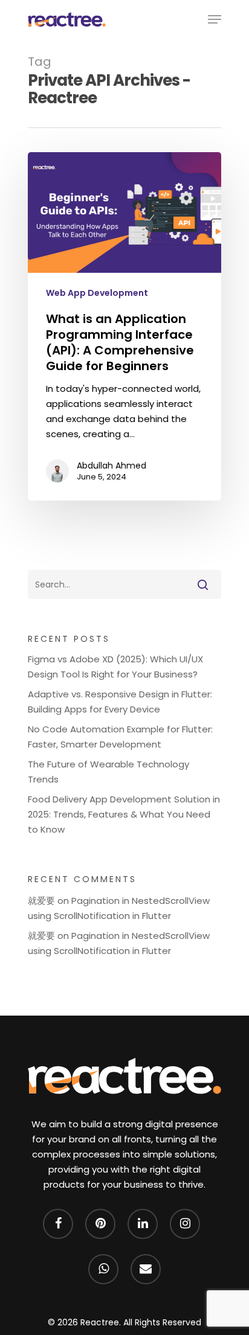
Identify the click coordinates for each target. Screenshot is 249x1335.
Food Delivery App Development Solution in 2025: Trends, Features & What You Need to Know (124, 814)
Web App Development (97, 293)
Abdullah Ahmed (111, 465)
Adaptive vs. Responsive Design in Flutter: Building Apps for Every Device (120, 702)
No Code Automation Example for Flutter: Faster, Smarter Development (120, 737)
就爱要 (41, 900)
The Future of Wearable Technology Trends (108, 772)
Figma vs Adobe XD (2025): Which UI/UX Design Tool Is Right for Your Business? (115, 666)
